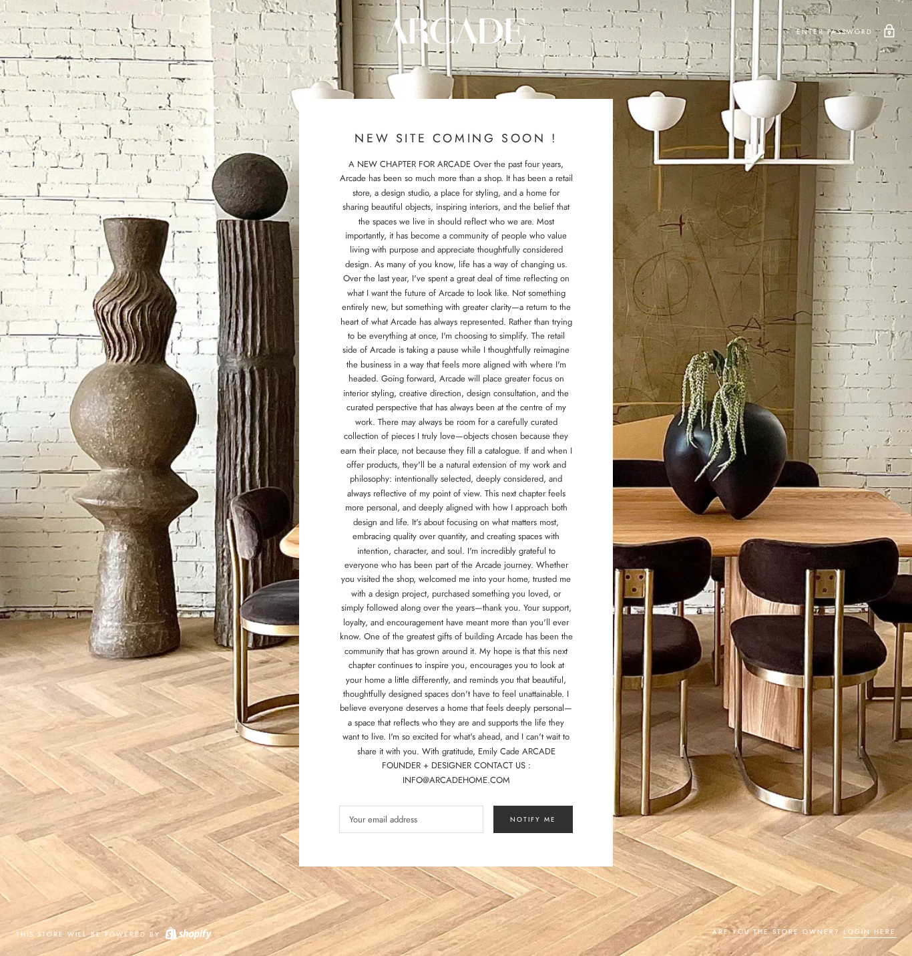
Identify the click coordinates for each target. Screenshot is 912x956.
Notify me (533, 819)
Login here (869, 932)
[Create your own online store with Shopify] (188, 934)
